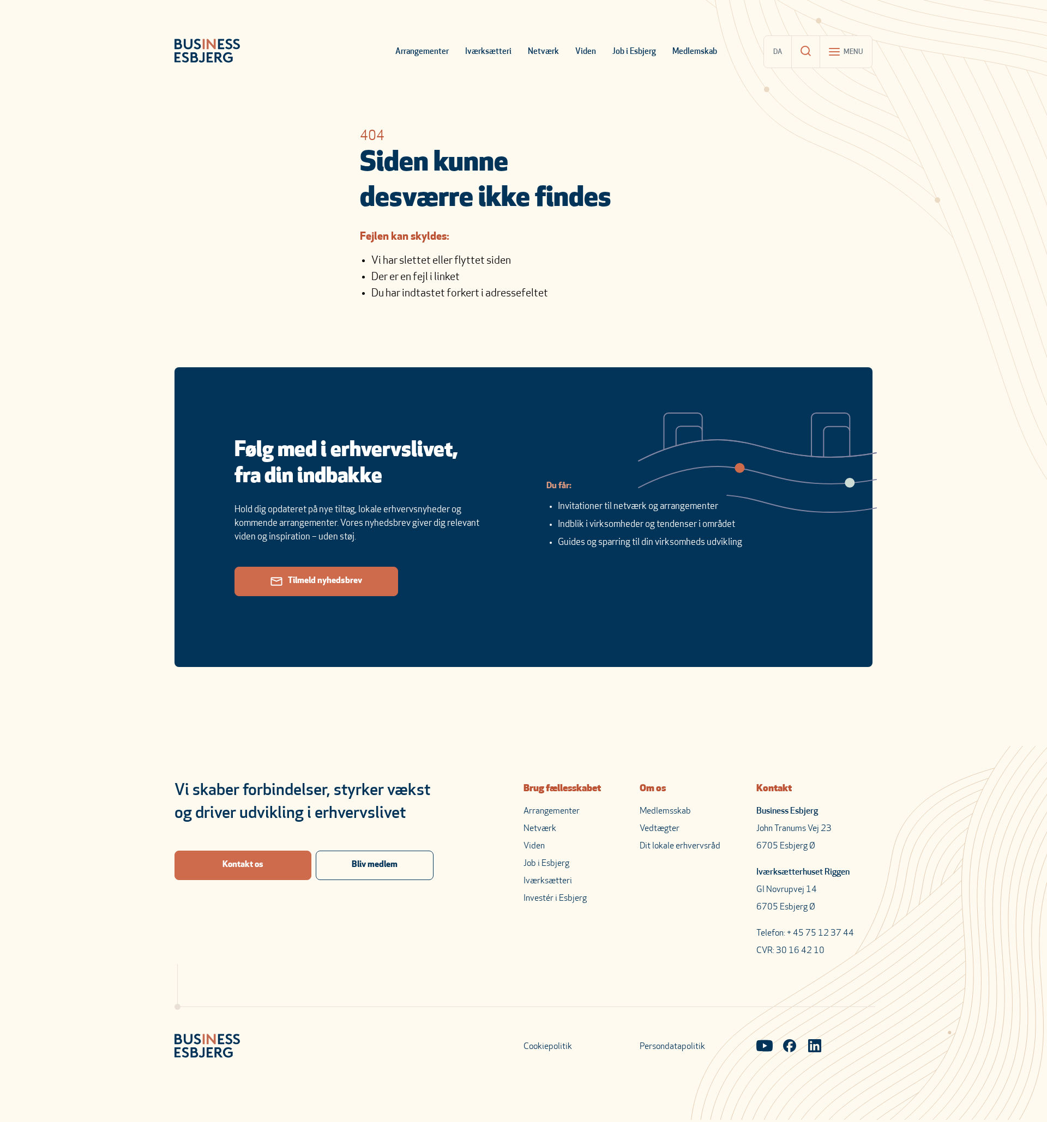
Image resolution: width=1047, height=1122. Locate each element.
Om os (653, 789)
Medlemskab (694, 52)
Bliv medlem (375, 864)
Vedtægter (659, 828)
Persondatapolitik (672, 1046)
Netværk (543, 52)
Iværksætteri (488, 52)
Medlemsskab (665, 811)
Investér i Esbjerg (555, 898)
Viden (585, 52)
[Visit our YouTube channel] (764, 1046)
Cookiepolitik (548, 1046)
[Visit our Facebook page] (789, 1046)
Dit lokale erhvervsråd (680, 846)
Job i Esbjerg (634, 52)
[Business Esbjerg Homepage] (207, 52)
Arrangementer (422, 52)
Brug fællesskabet (562, 789)
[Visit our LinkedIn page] (815, 1046)
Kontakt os (242, 864)
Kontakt (774, 789)
